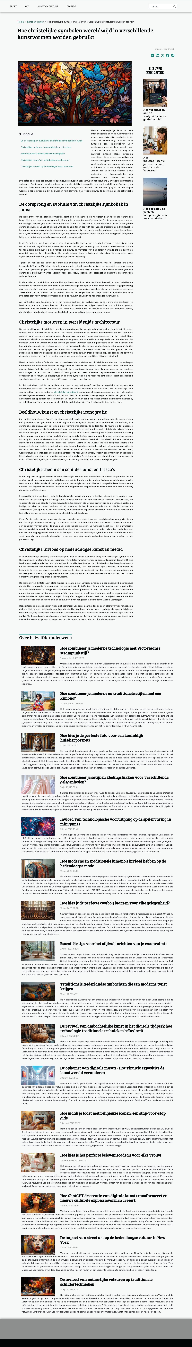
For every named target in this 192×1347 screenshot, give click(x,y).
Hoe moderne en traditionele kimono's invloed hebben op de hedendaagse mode (113, 863)
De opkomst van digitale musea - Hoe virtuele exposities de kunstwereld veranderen (112, 1070)
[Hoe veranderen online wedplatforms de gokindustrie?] (155, 92)
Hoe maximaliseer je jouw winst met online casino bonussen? (154, 164)
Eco (27, 6)
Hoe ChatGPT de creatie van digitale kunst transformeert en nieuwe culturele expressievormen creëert (113, 1198)
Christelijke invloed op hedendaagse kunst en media (47, 166)
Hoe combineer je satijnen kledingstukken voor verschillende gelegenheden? (114, 780)
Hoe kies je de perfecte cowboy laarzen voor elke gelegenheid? (115, 903)
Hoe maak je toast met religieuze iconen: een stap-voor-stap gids (113, 1115)
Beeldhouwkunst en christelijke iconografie (43, 153)
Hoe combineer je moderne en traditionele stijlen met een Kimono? (110, 696)
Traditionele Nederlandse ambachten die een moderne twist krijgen (113, 986)
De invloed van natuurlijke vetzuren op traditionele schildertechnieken (106, 1282)
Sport (13, 6)
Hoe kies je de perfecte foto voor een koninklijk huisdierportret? (101, 738)
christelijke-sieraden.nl (66, 391)
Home (21, 21)
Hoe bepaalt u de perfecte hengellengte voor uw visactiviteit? (155, 213)
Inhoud (28, 134)
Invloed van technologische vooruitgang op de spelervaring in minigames (115, 821)
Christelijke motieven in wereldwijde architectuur (46, 147)
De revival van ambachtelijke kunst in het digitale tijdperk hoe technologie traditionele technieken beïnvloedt (116, 1028)
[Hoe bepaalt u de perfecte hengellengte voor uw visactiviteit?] (155, 191)
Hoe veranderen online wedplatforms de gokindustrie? (154, 114)
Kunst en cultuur (48, 6)
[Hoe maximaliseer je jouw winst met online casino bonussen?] (155, 140)
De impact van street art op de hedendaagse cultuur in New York (112, 1240)
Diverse (71, 6)
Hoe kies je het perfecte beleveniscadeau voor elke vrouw (110, 1155)
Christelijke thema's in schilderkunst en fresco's (45, 160)
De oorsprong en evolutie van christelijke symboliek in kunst (51, 140)
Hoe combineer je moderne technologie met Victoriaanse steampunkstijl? (110, 650)
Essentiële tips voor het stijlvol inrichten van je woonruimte (113, 943)
